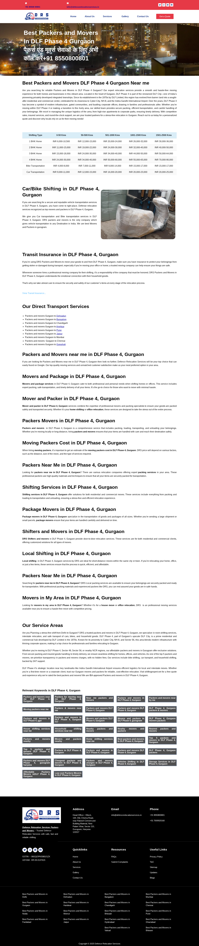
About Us (89, 16)
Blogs (152, 878)
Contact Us (143, 16)
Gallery (125, 16)
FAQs (113, 856)
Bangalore (61, 319)
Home (73, 16)
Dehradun (61, 316)
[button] (108, 16)
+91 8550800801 (157, 815)
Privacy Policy (156, 856)
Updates (153, 872)
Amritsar (60, 326)
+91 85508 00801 (32, 7)
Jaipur (59, 334)
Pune (59, 330)
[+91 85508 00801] (26, 3)
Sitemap (153, 867)
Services (107, 16)
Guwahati (61, 344)
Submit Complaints (119, 862)
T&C (152, 862)
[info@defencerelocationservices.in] (68, 3)
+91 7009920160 (157, 820)
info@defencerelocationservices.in (83, 7)
